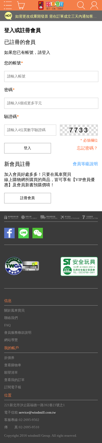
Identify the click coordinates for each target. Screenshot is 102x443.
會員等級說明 (85, 164)
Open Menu (8, 5)
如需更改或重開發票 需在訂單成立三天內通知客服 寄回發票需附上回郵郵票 (56, 16)
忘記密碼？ (87, 148)
